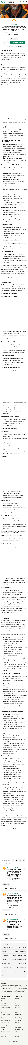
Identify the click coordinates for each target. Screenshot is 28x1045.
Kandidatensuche (5, 1000)
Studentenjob (14, 38)
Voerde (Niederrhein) (20, 951)
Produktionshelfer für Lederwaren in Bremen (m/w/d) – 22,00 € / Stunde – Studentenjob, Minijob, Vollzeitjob (14, 924)
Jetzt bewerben (18, 42)
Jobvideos (3, 1009)
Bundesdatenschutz (19, 1029)
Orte (16, 1025)
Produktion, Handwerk (12, 867)
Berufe (16, 1003)
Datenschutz (18, 1027)
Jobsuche (17, 1000)
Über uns (17, 1022)
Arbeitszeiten (18, 1014)
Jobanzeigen (4, 1003)
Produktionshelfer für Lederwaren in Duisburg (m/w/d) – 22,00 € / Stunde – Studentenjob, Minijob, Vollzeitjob (14, 873)
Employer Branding (5, 1007)
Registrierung (18, 1020)
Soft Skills (3, 1027)
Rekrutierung (4, 1025)
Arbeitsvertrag (18, 1009)
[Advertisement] (14, 103)
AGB (16, 1031)
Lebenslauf (17, 1005)
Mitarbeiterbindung (5, 1031)
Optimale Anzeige (5, 1022)
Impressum (17, 1034)
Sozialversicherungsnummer (7, 1034)
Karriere (2, 1029)
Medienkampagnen (5, 1014)
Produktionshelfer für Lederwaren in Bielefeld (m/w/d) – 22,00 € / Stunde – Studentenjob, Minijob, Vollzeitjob (14, 899)
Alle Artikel (3, 1036)
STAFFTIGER (14, 24)
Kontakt (17, 1036)
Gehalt (16, 1012)
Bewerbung (17, 1007)
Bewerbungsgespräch (6, 1020)
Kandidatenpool (4, 1005)
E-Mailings (3, 1012)
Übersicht (3, 998)
